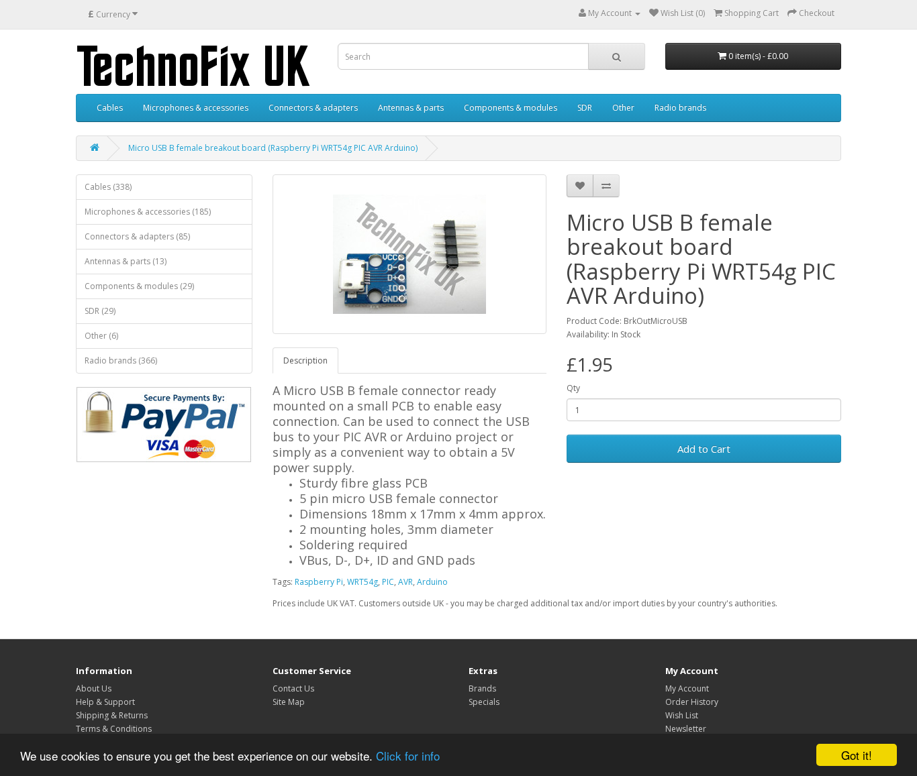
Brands (482, 688)
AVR (405, 582)
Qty (573, 388)
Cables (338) (108, 186)
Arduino (432, 582)
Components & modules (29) (139, 286)
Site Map (289, 702)
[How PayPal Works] (164, 424)
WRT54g (362, 582)
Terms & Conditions (114, 728)
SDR (584, 107)
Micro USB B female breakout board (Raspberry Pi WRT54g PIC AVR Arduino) (273, 148)
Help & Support (105, 702)
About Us (93, 688)
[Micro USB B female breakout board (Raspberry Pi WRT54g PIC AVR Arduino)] (410, 254)
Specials (484, 702)
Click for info (408, 755)
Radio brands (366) (121, 360)
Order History (691, 702)
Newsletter (685, 728)
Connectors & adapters (313, 107)
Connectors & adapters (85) (137, 236)
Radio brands (680, 107)
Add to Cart (703, 448)
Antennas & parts (411, 107)
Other (623, 107)
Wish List (681, 715)
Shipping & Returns (112, 715)
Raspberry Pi (319, 582)
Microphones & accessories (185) (148, 211)
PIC (388, 582)
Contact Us (293, 688)
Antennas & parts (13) (125, 261)
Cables (110, 107)
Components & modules (510, 107)
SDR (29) (100, 311)
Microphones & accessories (195, 107)
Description (305, 360)
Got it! (856, 754)
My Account (687, 688)
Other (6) (101, 335)
